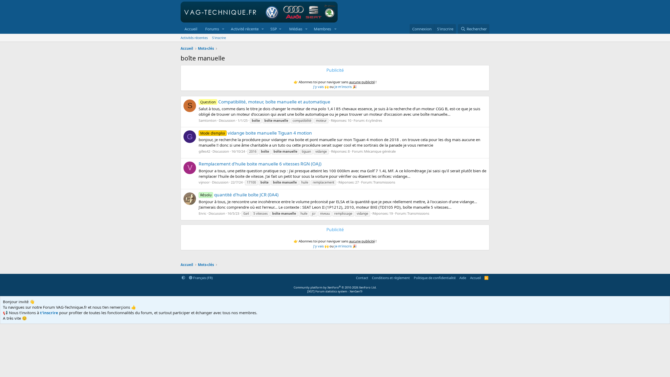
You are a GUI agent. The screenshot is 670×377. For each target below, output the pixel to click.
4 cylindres (374, 120)
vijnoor (204, 182)
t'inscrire (49, 312)
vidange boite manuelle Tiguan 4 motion (256, 133)
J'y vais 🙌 (321, 86)
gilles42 (204, 151)
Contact (362, 277)
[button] (223, 29)
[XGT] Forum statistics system (335, 291)
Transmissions (384, 182)
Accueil (191, 28)
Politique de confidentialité (435, 277)
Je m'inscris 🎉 (345, 86)
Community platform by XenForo (335, 287)
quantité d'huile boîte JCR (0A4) (239, 195)
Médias (295, 28)
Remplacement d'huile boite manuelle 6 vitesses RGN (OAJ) (260, 164)
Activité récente (245, 28)
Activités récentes (194, 37)
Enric (202, 213)
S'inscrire (219, 37)
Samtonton (207, 120)
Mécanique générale (380, 151)
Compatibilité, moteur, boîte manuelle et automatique (265, 102)
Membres (322, 28)
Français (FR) (202, 277)
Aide (462, 277)
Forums (212, 28)
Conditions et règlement (391, 277)
